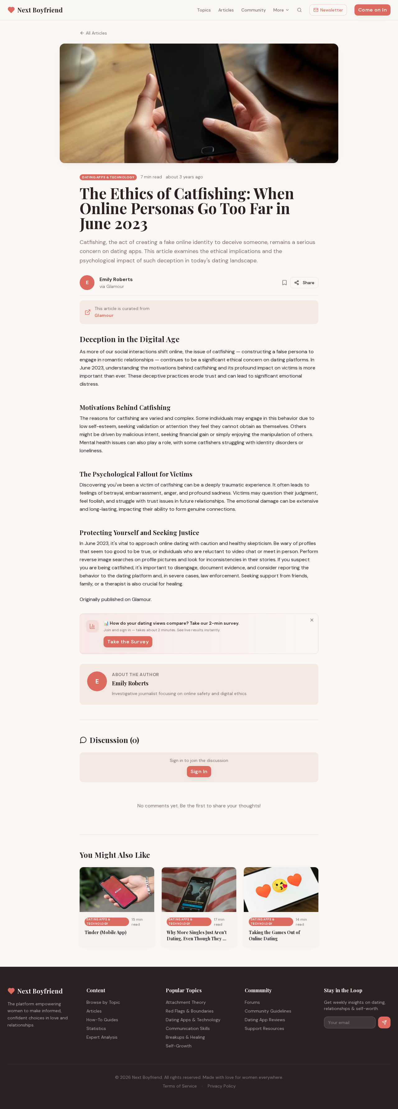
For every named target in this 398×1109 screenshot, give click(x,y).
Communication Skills (188, 1028)
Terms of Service (180, 1086)
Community (253, 10)
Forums (252, 1002)
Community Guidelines (268, 1011)
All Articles (96, 33)
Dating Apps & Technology (193, 1019)
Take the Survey (128, 641)
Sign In (199, 771)
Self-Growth (179, 1046)
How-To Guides (102, 1019)
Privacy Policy (222, 1086)
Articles (226, 10)
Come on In (372, 10)
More (278, 10)
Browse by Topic (103, 1002)
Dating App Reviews (265, 1019)
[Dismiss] (311, 620)
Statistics (96, 1028)
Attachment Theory (186, 1002)
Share (308, 282)
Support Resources (264, 1028)
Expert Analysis (102, 1037)
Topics (204, 10)
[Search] (299, 9)
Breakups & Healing (185, 1037)
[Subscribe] (384, 1022)
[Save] (284, 283)
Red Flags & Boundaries (190, 1011)
